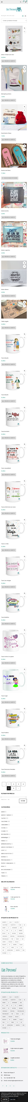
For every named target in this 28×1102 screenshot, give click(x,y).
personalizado (20, 936)
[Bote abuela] (6, 909)
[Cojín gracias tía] (6, 899)
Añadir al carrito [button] (9, 61)
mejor (3, 933)
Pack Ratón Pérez (6, 133)
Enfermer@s (4, 837)
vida (23, 950)
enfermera (14, 927)
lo (15, 930)
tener (12, 947)
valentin (18, 950)
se (9, 944)
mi (8, 933)
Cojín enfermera (15, 887)
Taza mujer (4, 696)
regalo (17, 941)
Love (2, 850)
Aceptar (4, 1099)
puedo (17, 939)
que (22, 939)
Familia (3, 841)
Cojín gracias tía (15, 897)
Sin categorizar (5, 869)
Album (3, 812)
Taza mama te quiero (7, 656)
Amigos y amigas (6, 815)
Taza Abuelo (4, 395)
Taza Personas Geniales (8, 769)
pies (12, 939)
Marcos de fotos (6, 853)
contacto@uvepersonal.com (15, 1080)
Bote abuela (14, 906)
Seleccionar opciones (10, 178)
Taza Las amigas (6, 580)
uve (3, 950)
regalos (4, 944)
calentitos (13, 925)
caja (10, 922)
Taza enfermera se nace (8, 507)
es (2, 930)
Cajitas (3, 818)
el (8, 927)
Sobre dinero (5, 289)
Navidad (3, 857)
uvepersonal (10, 950)
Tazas (3, 873)
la (11, 930)
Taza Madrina (5, 617)
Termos (3, 876)
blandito (4, 922)
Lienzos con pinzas (6, 847)
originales (4, 936)
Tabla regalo (4, 321)
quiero (4, 941)
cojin (19, 925)
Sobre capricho (5, 250)
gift (7, 930)
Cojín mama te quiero (16, 1048)
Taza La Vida (4, 544)
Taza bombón (5, 431)
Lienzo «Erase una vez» (7, 54)
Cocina (3, 828)
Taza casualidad (6, 468)
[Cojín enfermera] (6, 890)
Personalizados (5, 860)
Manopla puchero (6, 94)
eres (21, 927)
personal (12, 936)
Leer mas (12, 1099)
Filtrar (23, 801)
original (21, 933)
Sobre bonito (5, 211)
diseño (4, 927)
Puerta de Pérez (5, 170)
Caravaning (4, 824)
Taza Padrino (5, 732)
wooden (4, 953)
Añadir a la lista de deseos (24, 31)
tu (17, 947)
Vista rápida (24, 28)
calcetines (5, 925)
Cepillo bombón (15, 1058)
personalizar (5, 939)
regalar (10, 941)
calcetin (16, 922)
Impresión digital (6, 844)
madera (20, 930)
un (21, 947)
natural (14, 933)
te (7, 947)
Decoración (4, 834)
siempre (15, 944)
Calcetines (4, 821)
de (24, 925)
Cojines (3, 831)
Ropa (2, 866)
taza (3, 947)
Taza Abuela (4, 358)
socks (20, 944)
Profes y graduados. (7, 863)
